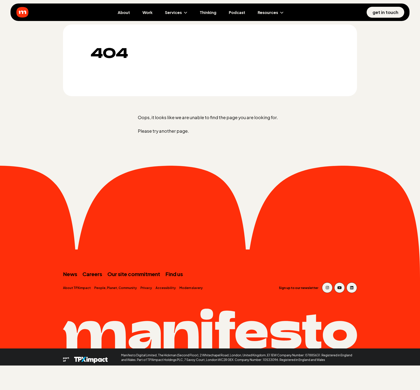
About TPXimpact (77, 288)
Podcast (237, 12)
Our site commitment (133, 274)
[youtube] (339, 287)
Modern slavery (191, 288)
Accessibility (166, 288)
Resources (268, 12)
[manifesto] (22, 12)
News (70, 274)
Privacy (146, 288)
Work (147, 12)
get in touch (385, 12)
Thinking (208, 12)
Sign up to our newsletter (298, 288)
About (124, 12)
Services (173, 12)
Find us (174, 274)
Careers (92, 274)
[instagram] (327, 287)
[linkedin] (351, 287)
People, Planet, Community (115, 288)
